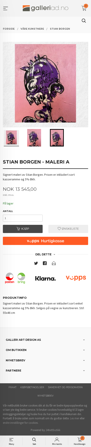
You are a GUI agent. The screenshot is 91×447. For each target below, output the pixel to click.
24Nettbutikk (53, 430)
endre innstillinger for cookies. (20, 423)
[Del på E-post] (53, 264)
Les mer (74, 418)
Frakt (13, 387)
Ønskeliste (70, 228)
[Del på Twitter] (36, 264)
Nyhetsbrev (45, 395)
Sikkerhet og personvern (65, 387)
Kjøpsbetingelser (32, 387)
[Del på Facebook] (44, 264)
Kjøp (25, 228)
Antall (8, 211)
